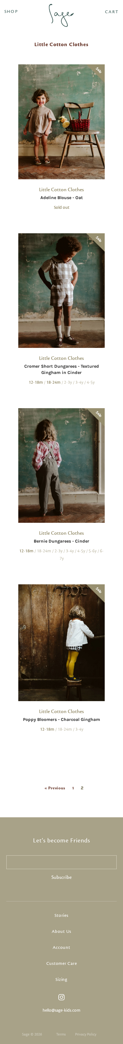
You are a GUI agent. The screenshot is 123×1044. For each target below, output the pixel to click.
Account (61, 947)
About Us (61, 931)
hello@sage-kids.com (61, 1010)
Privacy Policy (85, 1034)
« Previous (54, 788)
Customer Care (61, 963)
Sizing (61, 979)
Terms (61, 1034)
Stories (61, 915)
